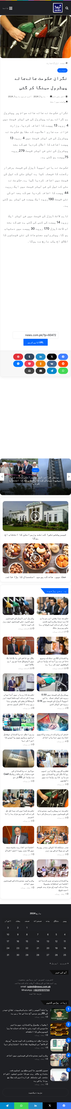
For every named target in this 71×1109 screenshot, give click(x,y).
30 (18, 955)
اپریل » (54, 963)
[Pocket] (29, 364)
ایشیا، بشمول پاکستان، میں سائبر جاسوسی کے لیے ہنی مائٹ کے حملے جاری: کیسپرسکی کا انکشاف (27, 1028)
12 (56, 941)
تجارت (50, 63)
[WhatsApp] (63, 371)
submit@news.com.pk (39, 986)
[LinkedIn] (41, 357)
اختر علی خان (59, 96)
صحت (35, 470)
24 (8, 948)
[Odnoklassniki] (41, 364)
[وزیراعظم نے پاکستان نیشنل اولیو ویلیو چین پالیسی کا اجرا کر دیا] (18, 722)
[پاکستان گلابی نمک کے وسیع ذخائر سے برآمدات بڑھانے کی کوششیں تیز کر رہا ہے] (52, 646)
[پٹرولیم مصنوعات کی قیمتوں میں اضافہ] (18, 868)
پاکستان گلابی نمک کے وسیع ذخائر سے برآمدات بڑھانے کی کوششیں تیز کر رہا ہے (52, 661)
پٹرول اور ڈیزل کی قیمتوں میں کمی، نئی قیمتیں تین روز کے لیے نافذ (18, 621)
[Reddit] (63, 364)
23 (18, 948)
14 (38, 941)
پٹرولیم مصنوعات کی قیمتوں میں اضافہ (27, 1055)
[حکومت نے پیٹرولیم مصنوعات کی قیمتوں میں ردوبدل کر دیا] (52, 798)
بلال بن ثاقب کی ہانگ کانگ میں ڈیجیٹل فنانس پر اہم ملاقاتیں (20, 661)
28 (37, 955)
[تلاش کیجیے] (67, 9)
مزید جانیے (35, 993)
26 (56, 955)
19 (56, 948)
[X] (52, 357)
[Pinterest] (18, 357)
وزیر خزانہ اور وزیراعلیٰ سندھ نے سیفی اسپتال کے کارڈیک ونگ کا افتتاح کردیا (35, 480)
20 (48, 948)
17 (8, 941)
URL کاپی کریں (36, 342)
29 (27, 955)
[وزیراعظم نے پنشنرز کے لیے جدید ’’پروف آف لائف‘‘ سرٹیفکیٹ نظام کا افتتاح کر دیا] (59, 1045)
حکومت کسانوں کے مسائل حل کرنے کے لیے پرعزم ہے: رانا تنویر (19, 813)
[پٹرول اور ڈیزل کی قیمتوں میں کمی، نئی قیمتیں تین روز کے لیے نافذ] (18, 606)
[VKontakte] (52, 364)
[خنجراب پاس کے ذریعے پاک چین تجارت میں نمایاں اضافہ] (52, 722)
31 (8, 955)
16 (18, 941)
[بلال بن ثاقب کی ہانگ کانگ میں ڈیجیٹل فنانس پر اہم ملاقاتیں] (18, 646)
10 (8, 934)
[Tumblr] (29, 357)
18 (65, 948)
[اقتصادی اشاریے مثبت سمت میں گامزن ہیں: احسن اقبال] (18, 835)
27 (48, 955)
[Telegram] (52, 371)
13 (48, 941)
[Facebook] (63, 357)
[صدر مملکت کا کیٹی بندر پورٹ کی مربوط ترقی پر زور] (52, 835)
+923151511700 (41, 990)
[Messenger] (18, 364)
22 (27, 948)
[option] (35, 476)
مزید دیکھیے (35, 1092)
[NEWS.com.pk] (58, 8)
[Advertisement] (35, 286)
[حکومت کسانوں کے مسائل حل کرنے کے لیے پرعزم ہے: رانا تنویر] (18, 798)
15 (27, 941)
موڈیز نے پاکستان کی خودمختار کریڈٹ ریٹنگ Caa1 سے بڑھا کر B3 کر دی (19, 773)
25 (64, 955)
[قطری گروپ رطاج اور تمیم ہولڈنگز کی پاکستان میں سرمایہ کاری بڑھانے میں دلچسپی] (52, 759)
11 (65, 941)
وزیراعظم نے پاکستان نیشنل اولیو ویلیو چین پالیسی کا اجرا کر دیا (19, 737)
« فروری (64, 963)
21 (38, 948)
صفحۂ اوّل (60, 63)
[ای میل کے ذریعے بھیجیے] (41, 371)
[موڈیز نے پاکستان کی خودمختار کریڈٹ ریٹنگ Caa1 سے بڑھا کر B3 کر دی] (18, 759)
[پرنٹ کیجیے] (29, 371)
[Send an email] (51, 96)
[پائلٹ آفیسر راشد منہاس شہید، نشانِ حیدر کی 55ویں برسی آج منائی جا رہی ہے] (59, 1014)
